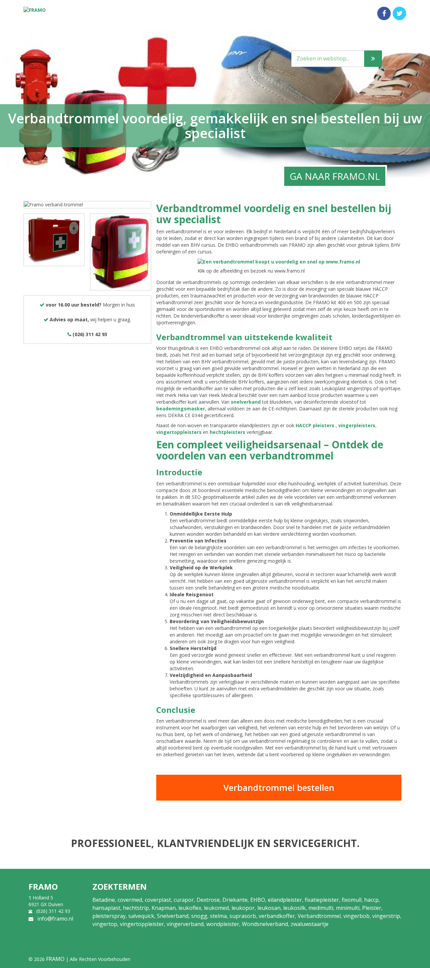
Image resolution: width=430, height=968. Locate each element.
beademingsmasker (180, 408)
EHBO (257, 899)
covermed (130, 899)
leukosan (269, 908)
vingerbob (356, 916)
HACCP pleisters (315, 425)
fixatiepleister (322, 899)
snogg (199, 916)
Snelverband (172, 916)
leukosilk (294, 908)
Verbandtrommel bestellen (278, 787)
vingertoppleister (142, 924)
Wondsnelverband (265, 924)
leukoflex (189, 908)
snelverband (246, 402)
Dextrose (208, 899)
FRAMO (55, 959)
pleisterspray (109, 916)
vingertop (104, 924)
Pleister (371, 908)
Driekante (235, 899)
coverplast (158, 899)
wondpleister (222, 924)
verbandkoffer (277, 916)
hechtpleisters (227, 432)
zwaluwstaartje (310, 924)
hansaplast (106, 908)
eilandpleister (285, 899)
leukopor (243, 908)
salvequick (141, 916)
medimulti (320, 908)
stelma (218, 916)
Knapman (164, 908)
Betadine (103, 899)
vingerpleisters (356, 425)
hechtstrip (136, 908)
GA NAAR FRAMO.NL (335, 176)
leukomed (216, 908)
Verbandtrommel (319, 916)
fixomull (351, 899)
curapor (184, 899)
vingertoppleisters (179, 432)
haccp (371, 899)
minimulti (347, 908)
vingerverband (185, 924)
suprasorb (242, 916)
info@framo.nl (55, 918)
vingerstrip (386, 916)
